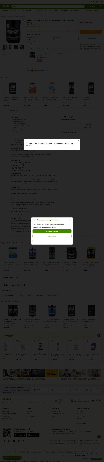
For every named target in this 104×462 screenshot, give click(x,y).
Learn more (28, 145)
